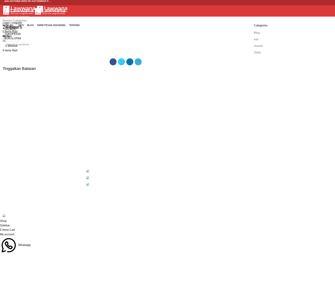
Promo (174, 171)
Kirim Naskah (178, 184)
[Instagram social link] (172, 5)
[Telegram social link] (138, 61)
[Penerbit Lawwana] (92, 171)
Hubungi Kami (263, 191)
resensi (258, 45)
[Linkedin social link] (129, 61)
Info (172, 177)
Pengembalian (263, 177)
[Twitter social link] (167, 5)
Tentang (175, 191)
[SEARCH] (327, 17)
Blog (257, 32)
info (256, 39)
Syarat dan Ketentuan (267, 184)
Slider (257, 52)
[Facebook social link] (163, 5)
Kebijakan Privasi (265, 171)
